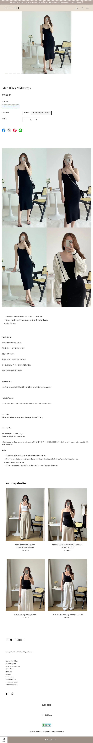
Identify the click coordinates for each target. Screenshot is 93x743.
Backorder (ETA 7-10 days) (41, 113)
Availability (5, 113)
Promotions (5, 101)
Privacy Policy (46, 731)
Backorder (8, 674)
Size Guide (9, 671)
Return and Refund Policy (13, 666)
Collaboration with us (11, 685)
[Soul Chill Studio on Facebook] (7, 695)
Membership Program (12, 682)
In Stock (26, 113)
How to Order (9, 669)
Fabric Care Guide (11, 679)
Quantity (4, 118)
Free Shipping (9, 677)
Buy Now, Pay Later (11, 663)
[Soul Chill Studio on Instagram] (12, 695)
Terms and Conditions (12, 661)
